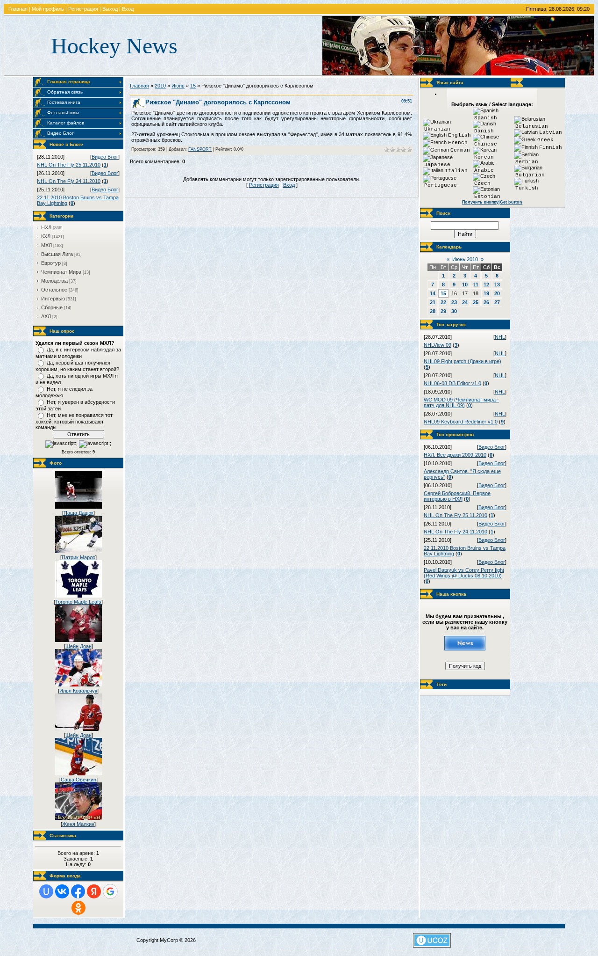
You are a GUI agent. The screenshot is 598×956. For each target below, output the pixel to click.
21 (432, 302)
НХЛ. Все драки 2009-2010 (455, 455)
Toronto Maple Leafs (78, 602)
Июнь (178, 85)
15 (193, 85)
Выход (110, 9)
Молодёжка (54, 281)
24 (465, 302)
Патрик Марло (78, 557)
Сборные (52, 307)
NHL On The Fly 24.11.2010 (68, 181)
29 (443, 311)
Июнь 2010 (465, 259)
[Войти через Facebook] (78, 891)
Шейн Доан (78, 646)
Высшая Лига (57, 254)
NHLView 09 (437, 345)
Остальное (54, 289)
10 (465, 284)
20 (497, 293)
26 (486, 302)
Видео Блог (105, 157)
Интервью (53, 298)
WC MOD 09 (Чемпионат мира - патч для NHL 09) (461, 402)
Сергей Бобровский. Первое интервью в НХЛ (457, 496)
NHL (500, 337)
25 (475, 302)
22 (443, 302)
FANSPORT (200, 149)
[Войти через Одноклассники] (78, 908)
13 (497, 284)
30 (454, 311)
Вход (128, 9)
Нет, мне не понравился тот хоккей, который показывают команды (74, 421)
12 (486, 284)
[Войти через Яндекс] (94, 891)
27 (497, 302)
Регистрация (83, 9)
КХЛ (45, 236)
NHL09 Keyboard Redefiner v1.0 (461, 421)
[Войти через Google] (110, 891)
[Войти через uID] (46, 891)
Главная (18, 9)
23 (454, 302)
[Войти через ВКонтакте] (62, 891)
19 (486, 293)
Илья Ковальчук (78, 690)
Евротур (51, 263)
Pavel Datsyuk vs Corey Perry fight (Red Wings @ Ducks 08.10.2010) (464, 572)
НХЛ (46, 227)
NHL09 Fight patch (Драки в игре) (462, 361)
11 (475, 284)
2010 (160, 85)
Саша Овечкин (78, 779)
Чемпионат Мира (61, 272)
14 (432, 293)
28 (432, 311)
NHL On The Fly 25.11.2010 (68, 165)
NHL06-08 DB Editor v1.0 (452, 383)
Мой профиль (48, 9)
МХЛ (46, 245)
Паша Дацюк (78, 513)
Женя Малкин (78, 824)
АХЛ (46, 316)
